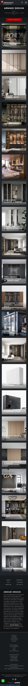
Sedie (14, 649)
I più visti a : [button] (19, 584)
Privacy (2, 685)
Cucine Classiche (14, 646)
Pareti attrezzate (14, 650)
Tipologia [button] (20, 582)
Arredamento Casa (9, 12)
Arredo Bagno (14, 657)
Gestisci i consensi (15, 685)
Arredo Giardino (14, 660)
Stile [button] (8, 582)
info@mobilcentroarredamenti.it (15, 668)
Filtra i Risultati (14, 19)
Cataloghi (14, 636)
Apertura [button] (8, 584)
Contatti (14, 641)
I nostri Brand (14, 638)
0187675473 (15, 667)
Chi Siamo (14, 635)
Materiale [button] (20, 580)
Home (13, 11)
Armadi (17, 12)
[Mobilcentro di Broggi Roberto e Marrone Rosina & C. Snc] (7, 3)
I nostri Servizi (14, 639)
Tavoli (14, 647)
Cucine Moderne (14, 645)
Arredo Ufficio (14, 659)
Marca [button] (8, 580)
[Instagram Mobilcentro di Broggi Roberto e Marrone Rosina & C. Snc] (15, 679)
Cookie (7, 685)
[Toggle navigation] (26, 2)
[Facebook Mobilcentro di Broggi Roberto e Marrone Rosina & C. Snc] (13, 679)
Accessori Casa (14, 656)
